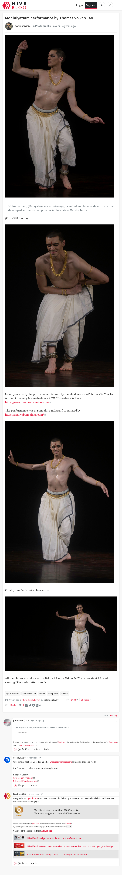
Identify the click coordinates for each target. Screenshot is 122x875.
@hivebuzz (46, 831)
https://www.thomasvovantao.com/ (27, 402)
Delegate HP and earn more (25, 781)
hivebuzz (19, 794)
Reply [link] (13, 704)
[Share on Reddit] (33, 704)
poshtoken (20, 720)
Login (79, 5)
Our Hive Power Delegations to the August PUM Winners (58, 854)
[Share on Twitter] (30, 704)
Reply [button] (46, 749)
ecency (18, 757)
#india (42, 693)
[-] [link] (116, 720)
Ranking (68, 824)
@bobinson (61, 742)
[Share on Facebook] (26, 704)
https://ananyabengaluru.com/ (24, 415)
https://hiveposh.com (27, 745)
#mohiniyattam (29, 693)
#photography (13, 693)
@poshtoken (113, 742)
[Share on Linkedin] (37, 704)
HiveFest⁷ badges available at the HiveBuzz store (54, 838)
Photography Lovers (47, 26)
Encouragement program (61, 762)
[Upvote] (64, 699)
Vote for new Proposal (23, 778)
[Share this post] (40, 705)
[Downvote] (68, 699)
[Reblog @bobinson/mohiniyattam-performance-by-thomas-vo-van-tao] (6, 704)
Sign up (90, 5)
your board (35, 824)
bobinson (22, 26)
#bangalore (53, 693)
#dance (64, 693)
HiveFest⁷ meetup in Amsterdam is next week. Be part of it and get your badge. (70, 846)
